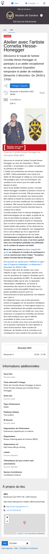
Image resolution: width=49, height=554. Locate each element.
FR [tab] (11, 30)
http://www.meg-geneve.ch (17, 506)
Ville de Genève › (24, 9)
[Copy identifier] (27, 543)
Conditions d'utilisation (29, 548)
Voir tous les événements (24, 21)
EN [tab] (5, 30)
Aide (16, 3)
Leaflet (19, 533)
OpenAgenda (7, 548)
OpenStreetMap (30, 533)
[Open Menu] (44, 3)
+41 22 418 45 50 (13, 510)
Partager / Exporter (20, 86)
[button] (24, 522)
